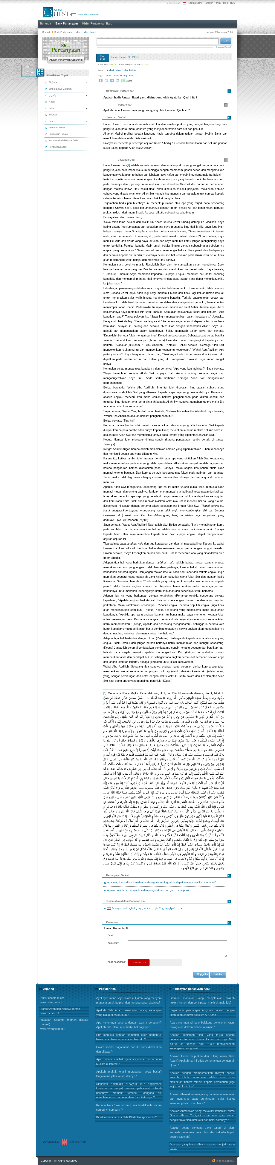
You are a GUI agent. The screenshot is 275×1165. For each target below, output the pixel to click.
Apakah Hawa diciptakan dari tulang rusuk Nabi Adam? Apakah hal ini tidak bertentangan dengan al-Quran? (202, 1060)
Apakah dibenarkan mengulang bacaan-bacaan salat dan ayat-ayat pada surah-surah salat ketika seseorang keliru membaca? (202, 1099)
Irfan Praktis (130, 70)
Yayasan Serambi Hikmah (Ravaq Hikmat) (64, 1024)
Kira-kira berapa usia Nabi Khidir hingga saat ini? (126, 1117)
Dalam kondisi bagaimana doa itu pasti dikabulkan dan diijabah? (129, 1049)
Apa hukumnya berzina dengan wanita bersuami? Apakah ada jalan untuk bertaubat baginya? (129, 1025)
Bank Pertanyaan (63, 32)
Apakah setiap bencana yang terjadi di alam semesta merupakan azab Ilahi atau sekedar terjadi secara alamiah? (202, 1132)
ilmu (131, 75)
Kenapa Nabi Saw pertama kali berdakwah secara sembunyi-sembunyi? (129, 1107)
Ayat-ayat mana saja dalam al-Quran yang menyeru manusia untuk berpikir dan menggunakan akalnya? (129, 1000)
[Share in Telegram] (112, 80)
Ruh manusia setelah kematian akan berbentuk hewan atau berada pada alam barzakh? (129, 1037)
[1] (128, 165)
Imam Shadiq (120, 75)
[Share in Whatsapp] (123, 80)
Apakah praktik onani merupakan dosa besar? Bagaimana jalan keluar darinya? (129, 1074)
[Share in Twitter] (106, 80)
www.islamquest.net (88, 14)
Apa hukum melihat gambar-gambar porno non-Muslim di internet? (129, 1061)
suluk (108, 75)
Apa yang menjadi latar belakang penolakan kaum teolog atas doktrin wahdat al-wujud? (202, 1025)
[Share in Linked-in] (117, 80)
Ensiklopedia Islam (52, 1000)
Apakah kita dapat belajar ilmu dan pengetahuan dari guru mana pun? (148, 890)
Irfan (78, 32)
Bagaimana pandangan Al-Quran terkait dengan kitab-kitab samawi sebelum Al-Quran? (202, 1012)
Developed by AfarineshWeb (64, 1141)
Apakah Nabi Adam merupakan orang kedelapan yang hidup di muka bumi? (129, 1012)
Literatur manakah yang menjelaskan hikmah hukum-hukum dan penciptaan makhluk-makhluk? (202, 1000)
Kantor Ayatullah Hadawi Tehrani (60, 1011)
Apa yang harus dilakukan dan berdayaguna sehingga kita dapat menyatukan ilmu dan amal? (162, 882)
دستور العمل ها (114, 70)
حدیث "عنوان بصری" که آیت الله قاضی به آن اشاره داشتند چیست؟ (146, 909)
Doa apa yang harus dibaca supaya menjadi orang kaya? (202, 1147)
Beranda (46, 32)
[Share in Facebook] (100, 80)
